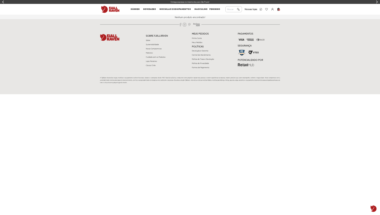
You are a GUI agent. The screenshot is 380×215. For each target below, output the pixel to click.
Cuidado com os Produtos (155, 57)
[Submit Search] (238, 9)
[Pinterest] (189, 24)
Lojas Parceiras (151, 61)
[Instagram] (184, 25)
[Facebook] (180, 24)
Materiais (149, 53)
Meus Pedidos (197, 42)
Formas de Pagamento (200, 67)
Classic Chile (151, 65)
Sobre (148, 40)
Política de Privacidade (200, 63)
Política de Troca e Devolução (203, 59)
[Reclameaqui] (196, 24)
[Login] (272, 9)
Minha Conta (197, 38)
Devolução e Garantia (200, 51)
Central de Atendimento (201, 55)
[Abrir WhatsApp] (373, 208)
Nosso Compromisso (154, 49)
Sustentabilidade (152, 44)
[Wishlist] (266, 9)
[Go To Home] (109, 9)
